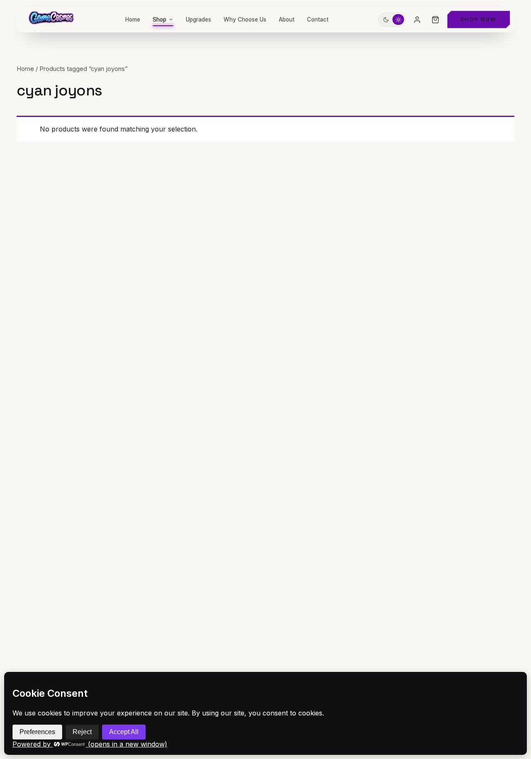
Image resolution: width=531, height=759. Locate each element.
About (287, 19)
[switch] (392, 19)
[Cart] (435, 19)
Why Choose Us (245, 19)
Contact (318, 19)
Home (132, 19)
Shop (159, 19)
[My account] (417, 19)
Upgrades (198, 19)
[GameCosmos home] (50, 19)
